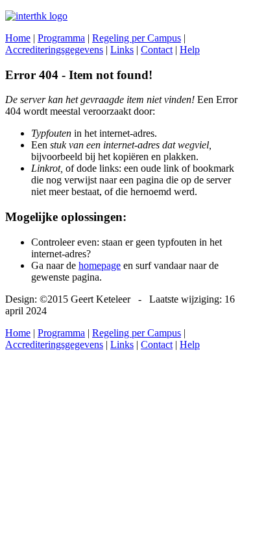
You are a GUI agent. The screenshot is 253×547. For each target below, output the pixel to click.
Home (17, 37)
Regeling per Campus (136, 37)
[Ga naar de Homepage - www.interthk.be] (36, 15)
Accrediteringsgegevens (54, 49)
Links (122, 49)
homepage (99, 265)
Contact (157, 49)
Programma (61, 37)
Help (190, 49)
